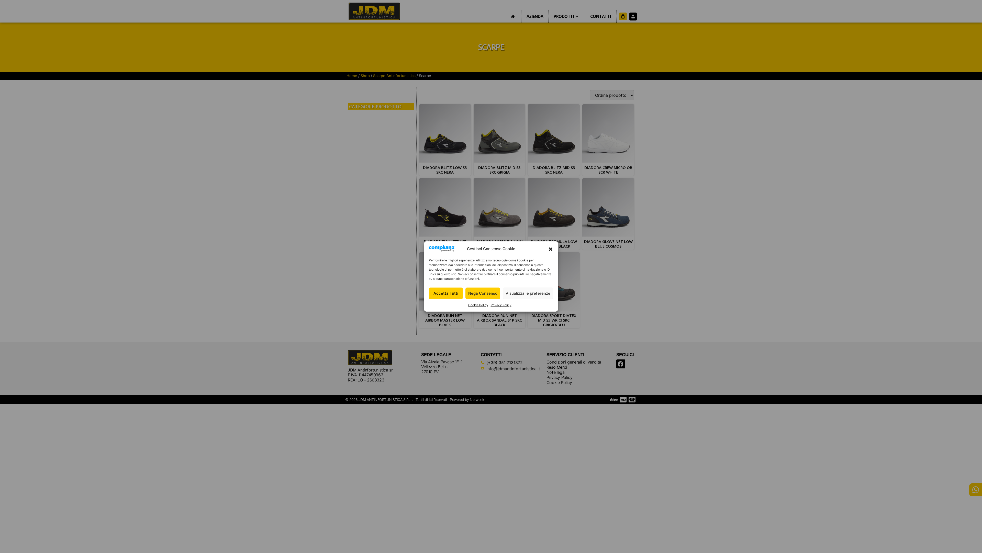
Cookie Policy (478, 305)
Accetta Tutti (445, 293)
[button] (550, 249)
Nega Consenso (482, 293)
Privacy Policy (501, 305)
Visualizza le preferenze (528, 293)
